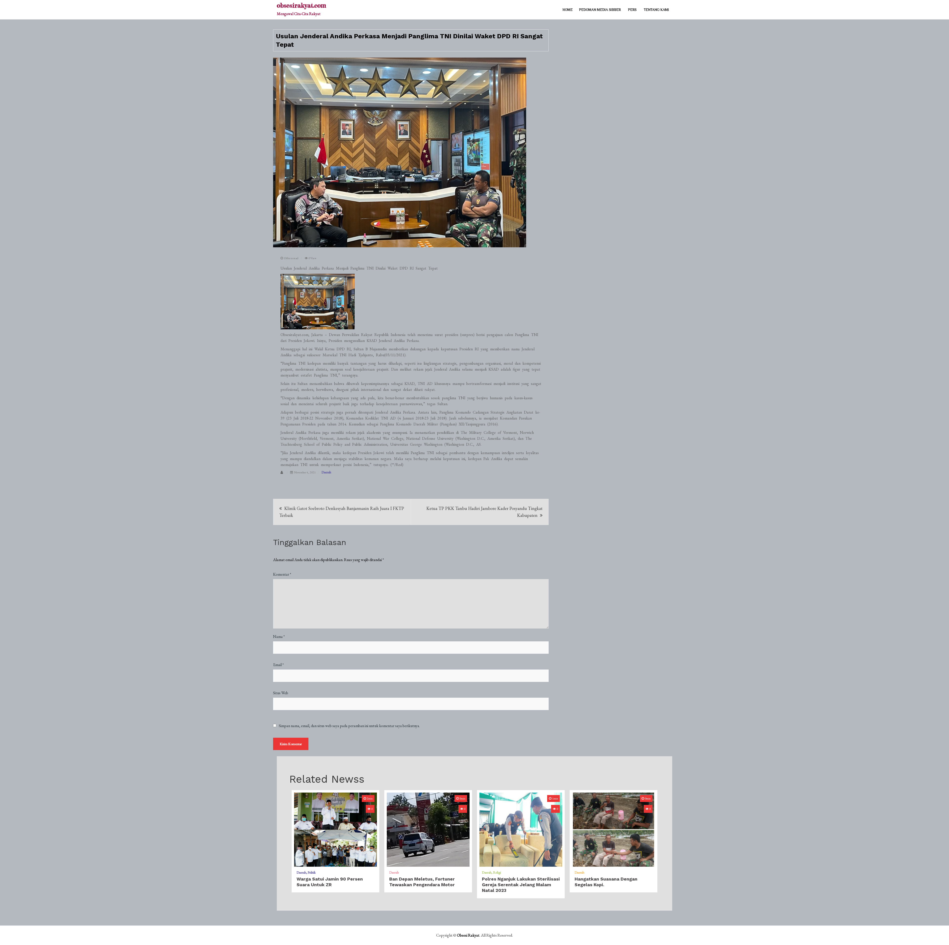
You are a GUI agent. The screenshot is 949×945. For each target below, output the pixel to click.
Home (567, 10)
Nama (279, 636)
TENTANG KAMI (656, 10)
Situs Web (280, 692)
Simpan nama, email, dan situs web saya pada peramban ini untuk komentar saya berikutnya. (349, 726)
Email (278, 664)
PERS (632, 10)
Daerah (326, 472)
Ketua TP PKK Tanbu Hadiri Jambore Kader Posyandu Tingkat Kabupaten (484, 511)
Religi (497, 872)
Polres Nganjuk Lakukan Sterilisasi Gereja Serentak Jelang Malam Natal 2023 (521, 884)
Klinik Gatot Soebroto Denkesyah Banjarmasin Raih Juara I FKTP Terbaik (341, 511)
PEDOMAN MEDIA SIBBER (600, 10)
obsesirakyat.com (301, 5)
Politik (312, 872)
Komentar (282, 574)
